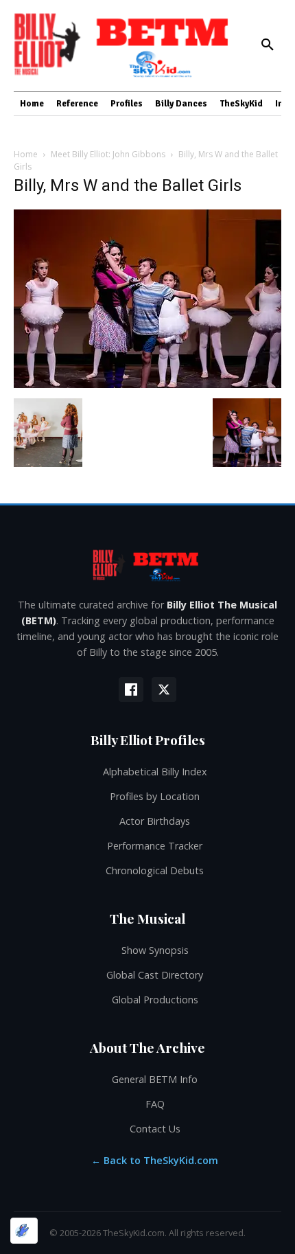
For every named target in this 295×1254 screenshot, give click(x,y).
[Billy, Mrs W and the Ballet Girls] (147, 384)
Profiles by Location (155, 796)
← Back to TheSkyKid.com (154, 1160)
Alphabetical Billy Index (155, 771)
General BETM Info (155, 1079)
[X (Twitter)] (164, 689)
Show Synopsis (155, 950)
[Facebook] (131, 689)
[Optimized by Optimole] (24, 1231)
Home (26, 154)
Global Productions (155, 999)
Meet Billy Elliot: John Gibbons (108, 154)
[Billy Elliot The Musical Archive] (147, 565)
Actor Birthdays (154, 821)
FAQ (155, 1103)
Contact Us (155, 1128)
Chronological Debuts (155, 870)
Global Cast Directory (154, 974)
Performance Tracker (154, 845)
